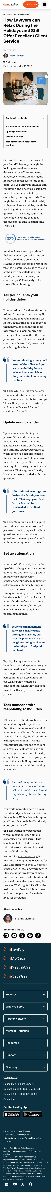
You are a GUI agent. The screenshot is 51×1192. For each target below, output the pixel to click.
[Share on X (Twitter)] (22, 935)
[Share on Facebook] (30, 935)
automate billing (29, 585)
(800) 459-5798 (31, 1089)
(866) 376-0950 (28, 1094)
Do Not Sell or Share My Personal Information (23, 1138)
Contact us (9, 1099)
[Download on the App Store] (11, 1114)
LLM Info (8, 1141)
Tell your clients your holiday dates (23, 126)
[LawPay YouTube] (14, 935)
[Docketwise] (17, 967)
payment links (37, 589)
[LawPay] (13, 949)
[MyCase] (14, 958)
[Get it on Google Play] (32, 1114)
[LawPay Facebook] (30, 1184)
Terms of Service (23, 1131)
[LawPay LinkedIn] (6, 1184)
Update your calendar (16, 131)
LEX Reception (12, 864)
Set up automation (15, 136)
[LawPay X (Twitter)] (22, 1184)
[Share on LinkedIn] (6, 935)
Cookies (28, 1135)
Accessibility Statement (14, 1135)
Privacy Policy (9, 1131)
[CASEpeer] (15, 976)
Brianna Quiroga (28, 856)
